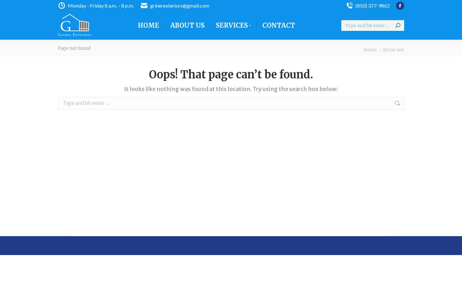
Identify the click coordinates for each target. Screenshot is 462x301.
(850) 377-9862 (372, 6)
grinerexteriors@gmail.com (179, 6)
